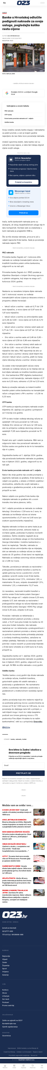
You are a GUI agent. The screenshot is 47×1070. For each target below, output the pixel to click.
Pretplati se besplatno (23, 182)
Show (4, 993)
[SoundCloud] (22, 941)
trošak (24, 739)
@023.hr (6, 727)
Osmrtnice (6, 1036)
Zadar (4, 962)
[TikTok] (17, 941)
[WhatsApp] (26, 941)
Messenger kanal (22, 191)
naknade (18, 739)
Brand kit (34, 1055)
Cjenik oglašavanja (10, 1027)
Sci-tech (5, 999)
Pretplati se (23, 773)
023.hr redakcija (13, 36)
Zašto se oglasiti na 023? (12, 1020)
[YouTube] (8, 941)
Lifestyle (5, 996)
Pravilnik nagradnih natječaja (19, 1055)
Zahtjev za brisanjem (24, 1052)
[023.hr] (23, 3)
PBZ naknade (9, 111)
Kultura (5, 990)
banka (13, 739)
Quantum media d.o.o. (26, 1060)
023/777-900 (7, 931)
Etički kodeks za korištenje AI (27, 1048)
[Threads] (31, 941)
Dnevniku (38, 721)
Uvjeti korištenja (9, 1052)
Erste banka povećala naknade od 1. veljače (19, 118)
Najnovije (6, 956)
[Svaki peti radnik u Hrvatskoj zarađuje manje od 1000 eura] (39, 812)
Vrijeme (5, 972)
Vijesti (4, 12)
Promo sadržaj (8, 1005)
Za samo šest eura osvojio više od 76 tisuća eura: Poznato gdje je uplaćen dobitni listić (16, 858)
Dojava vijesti (37, 1052)
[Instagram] (13, 941)
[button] (5, 2)
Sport (4, 968)
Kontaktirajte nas (9, 1023)
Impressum (12, 1048)
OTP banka (8, 115)
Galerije (5, 975)
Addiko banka (9, 122)
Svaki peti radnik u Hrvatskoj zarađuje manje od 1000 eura (16, 812)
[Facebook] (3, 941)
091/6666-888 (17, 934)
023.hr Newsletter (23, 158)
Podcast (5, 1002)
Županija (5, 965)
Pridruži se (23, 213)
